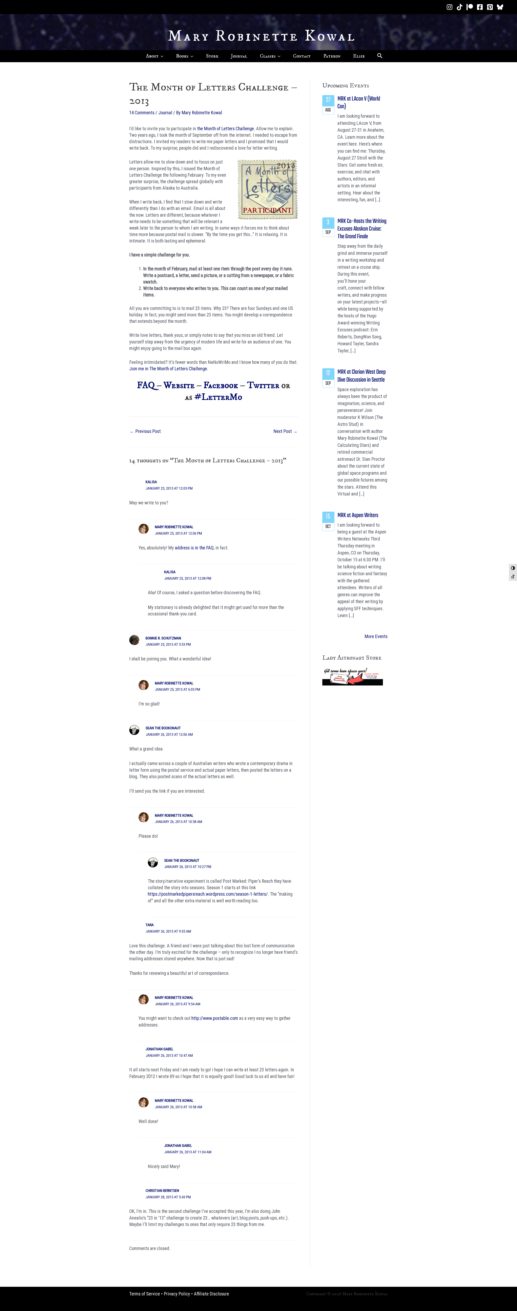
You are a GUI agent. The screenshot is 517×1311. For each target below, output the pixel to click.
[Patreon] (470, 7)
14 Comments (141, 112)
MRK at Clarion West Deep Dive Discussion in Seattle (361, 375)
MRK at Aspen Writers (357, 515)
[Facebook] (480, 7)
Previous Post (145, 431)
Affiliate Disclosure (211, 1294)
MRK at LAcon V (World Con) (358, 102)
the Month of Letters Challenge (225, 128)
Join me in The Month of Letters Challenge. (168, 369)
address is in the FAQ (194, 548)
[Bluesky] (500, 7)
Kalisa (151, 482)
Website (179, 385)
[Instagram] (449, 7)
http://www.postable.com (214, 1018)
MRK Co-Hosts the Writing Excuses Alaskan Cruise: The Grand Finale (362, 229)
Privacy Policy (177, 1294)
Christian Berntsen (162, 1190)
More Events (376, 636)
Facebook (221, 385)
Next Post (285, 431)
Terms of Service (144, 1294)
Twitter (263, 385)
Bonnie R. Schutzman (163, 638)
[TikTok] (459, 7)
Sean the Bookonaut (163, 728)
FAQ (146, 385)
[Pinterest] (490, 7)
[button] (161, 56)
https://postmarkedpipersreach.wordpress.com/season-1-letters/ (208, 894)
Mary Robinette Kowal (262, 36)
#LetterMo (218, 397)
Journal (165, 112)
